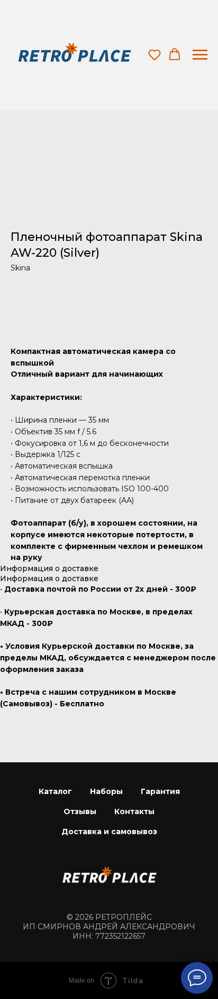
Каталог (55, 791)
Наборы (106, 791)
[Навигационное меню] (200, 55)
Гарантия (160, 791)
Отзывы (79, 811)
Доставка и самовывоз (109, 831)
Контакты (134, 811)
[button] (154, 54)
